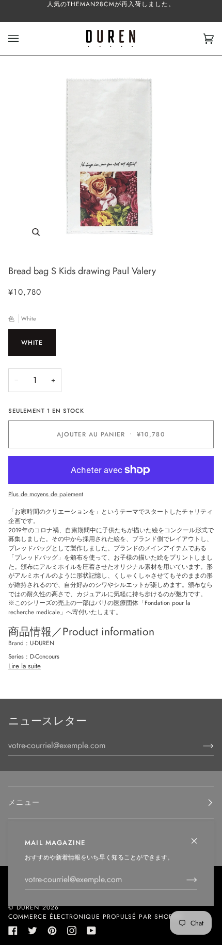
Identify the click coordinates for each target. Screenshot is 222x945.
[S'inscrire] (183, 879)
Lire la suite (24, 666)
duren (28, 907)
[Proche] (198, 836)
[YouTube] (91, 930)
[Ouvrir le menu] (23, 38)
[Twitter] (32, 930)
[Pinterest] (52, 930)
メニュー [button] (24, 802)
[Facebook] (13, 930)
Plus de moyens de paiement (45, 494)
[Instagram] (71, 930)
